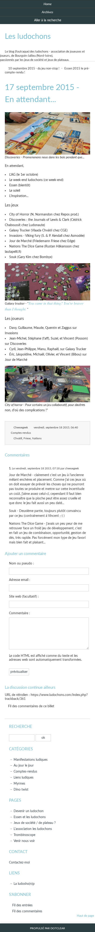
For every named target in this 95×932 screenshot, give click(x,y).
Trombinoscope (24, 835)
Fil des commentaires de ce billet (31, 706)
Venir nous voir (24, 841)
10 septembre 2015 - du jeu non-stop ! (33, 68)
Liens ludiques (23, 777)
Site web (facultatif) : (24, 596)
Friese (27, 438)
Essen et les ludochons (30, 817)
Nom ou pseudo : (21, 563)
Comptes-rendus (21, 433)
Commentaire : (19, 613)
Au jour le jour (24, 765)
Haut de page (85, 915)
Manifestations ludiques (31, 759)
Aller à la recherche (47, 20)
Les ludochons (28, 36)
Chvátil (18, 438)
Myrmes (19, 783)
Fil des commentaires (27, 911)
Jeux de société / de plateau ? (35, 823)
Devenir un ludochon (29, 811)
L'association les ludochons (33, 829)
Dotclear (57, 928)
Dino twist (21, 789)
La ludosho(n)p (24, 883)
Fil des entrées (22, 905)
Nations (37, 438)
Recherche (20, 727)
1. (10, 468)
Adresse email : (19, 580)
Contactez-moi (19, 862)
